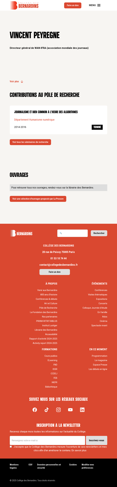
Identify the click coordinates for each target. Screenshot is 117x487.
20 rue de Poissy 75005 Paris (58, 252)
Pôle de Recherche (48, 308)
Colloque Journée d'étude (95, 308)
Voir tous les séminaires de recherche (30, 142)
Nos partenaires (49, 316)
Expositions (101, 299)
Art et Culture (50, 303)
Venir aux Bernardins (47, 290)
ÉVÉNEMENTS (99, 283)
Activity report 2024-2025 (45, 343)
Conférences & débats (46, 299)
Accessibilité (51, 334)
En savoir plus (78, 450)
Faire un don (73, 5)
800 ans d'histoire (48, 294)
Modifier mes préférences (88, 466)
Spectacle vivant (99, 325)
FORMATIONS (49, 349)
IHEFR (54, 382)
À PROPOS (51, 283)
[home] (24, 5)
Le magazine (101, 360)
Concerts (103, 303)
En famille (102, 312)
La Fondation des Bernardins (43, 312)
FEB (55, 378)
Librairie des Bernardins (46, 330)
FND (55, 365)
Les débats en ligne (98, 369)
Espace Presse (100, 365)
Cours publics (50, 356)
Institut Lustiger (49, 325)
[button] (96, 5)
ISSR (55, 369)
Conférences (101, 290)
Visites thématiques (97, 294)
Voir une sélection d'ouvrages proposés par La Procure (38, 199)
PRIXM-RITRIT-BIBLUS (46, 321)
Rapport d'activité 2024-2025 (43, 338)
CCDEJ (54, 373)
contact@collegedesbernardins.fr (58, 264)
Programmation (99, 356)
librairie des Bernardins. (81, 187)
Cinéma (103, 321)
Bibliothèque (51, 387)
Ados (104, 316)
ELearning (52, 360)
